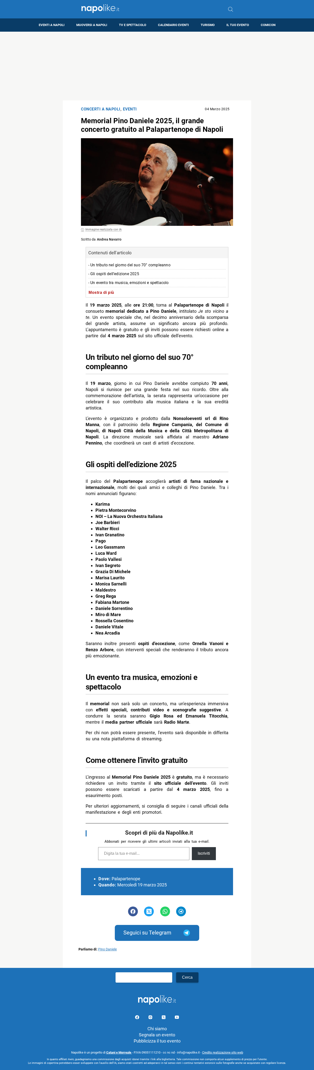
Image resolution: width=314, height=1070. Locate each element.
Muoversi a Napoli (91, 25)
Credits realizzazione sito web (222, 1052)
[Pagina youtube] (177, 1018)
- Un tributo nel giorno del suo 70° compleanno (129, 265)
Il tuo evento (237, 25)
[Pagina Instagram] (150, 1018)
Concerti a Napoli (100, 109)
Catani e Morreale (119, 1052)
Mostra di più (101, 292)
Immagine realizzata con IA (103, 229)
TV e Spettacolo (132, 25)
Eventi (130, 109)
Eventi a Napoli (52, 25)
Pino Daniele (107, 949)
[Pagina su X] (164, 1018)
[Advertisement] (157, 66)
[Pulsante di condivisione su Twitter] (149, 911)
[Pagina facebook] (137, 1018)
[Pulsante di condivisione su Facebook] (133, 911)
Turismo (208, 25)
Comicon (268, 25)
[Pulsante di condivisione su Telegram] (181, 911)
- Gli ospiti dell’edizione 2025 (113, 273)
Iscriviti (204, 853)
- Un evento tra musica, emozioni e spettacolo (128, 282)
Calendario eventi (173, 25)
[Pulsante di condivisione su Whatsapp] (165, 911)
